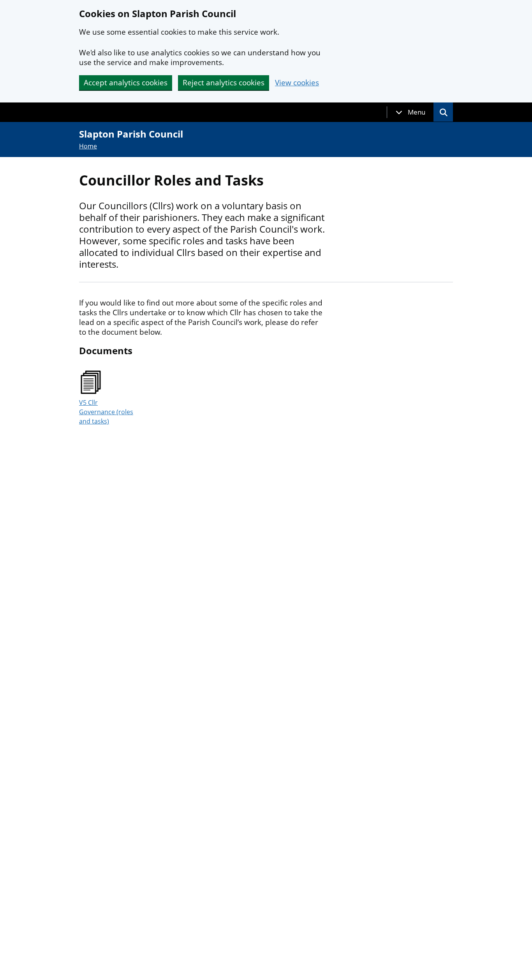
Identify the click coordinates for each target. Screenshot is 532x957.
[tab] (410, 112)
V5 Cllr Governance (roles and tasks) (106, 412)
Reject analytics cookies (223, 83)
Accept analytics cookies (125, 83)
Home (88, 146)
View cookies (297, 83)
